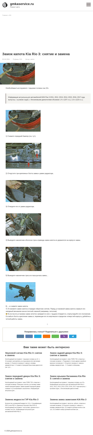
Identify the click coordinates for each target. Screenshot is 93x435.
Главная (5, 15)
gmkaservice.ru (22, 4)
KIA (10, 15)
